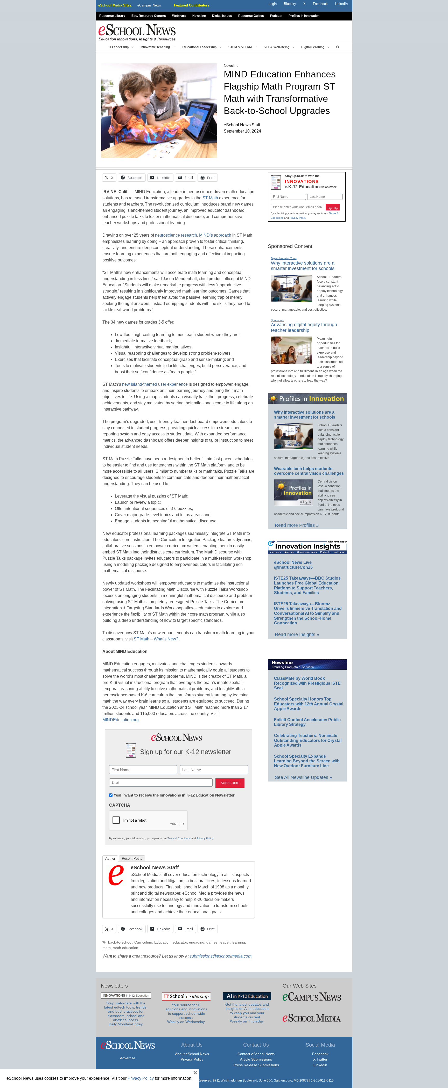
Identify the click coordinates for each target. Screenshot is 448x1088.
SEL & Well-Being (276, 47)
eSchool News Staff (155, 867)
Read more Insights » (297, 634)
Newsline (199, 16)
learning (238, 942)
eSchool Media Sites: (115, 5)
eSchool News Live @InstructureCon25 (293, 564)
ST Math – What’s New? (156, 639)
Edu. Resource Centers (148, 16)
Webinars (179, 16)
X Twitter (320, 1059)
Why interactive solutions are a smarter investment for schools (302, 265)
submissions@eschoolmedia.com (220, 956)
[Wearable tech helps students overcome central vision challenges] (293, 503)
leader (225, 942)
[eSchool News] (137, 32)
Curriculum (143, 942)
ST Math (210, 198)
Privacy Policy (205, 838)
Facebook (320, 1054)
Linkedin (320, 1065)
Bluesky (290, 4)
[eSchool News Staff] (116, 884)
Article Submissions (256, 1059)
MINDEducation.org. (121, 720)
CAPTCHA (119, 805)
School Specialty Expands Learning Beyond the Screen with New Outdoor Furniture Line (307, 761)
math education (125, 948)
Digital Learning (312, 47)
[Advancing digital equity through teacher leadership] (291, 361)
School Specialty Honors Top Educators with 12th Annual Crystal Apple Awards (308, 704)
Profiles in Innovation (304, 16)
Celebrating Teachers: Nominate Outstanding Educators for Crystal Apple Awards (307, 740)
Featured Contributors (191, 5)
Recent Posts (132, 858)
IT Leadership (119, 47)
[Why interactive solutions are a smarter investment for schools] (291, 300)
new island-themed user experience (155, 384)
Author (110, 858)
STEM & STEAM (240, 47)
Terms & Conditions (179, 838)
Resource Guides (251, 16)
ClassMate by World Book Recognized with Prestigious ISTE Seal (307, 683)
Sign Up (333, 208)
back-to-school (120, 942)
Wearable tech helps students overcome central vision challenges (309, 471)
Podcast (276, 16)
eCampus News (149, 5)
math (106, 948)
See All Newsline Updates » (303, 777)
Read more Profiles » (297, 525)
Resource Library (112, 16)
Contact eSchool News (256, 1054)
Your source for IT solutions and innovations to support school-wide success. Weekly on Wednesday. (186, 1013)
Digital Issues (222, 16)
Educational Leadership (199, 47)
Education (162, 942)
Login (273, 4)
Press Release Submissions (256, 1065)
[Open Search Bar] (337, 47)
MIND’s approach (215, 235)
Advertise (127, 1058)
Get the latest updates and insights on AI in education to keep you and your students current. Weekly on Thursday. (247, 1013)
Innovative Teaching (155, 47)
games (212, 942)
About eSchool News (192, 1054)
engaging (196, 942)
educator (180, 942)
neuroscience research (176, 235)
